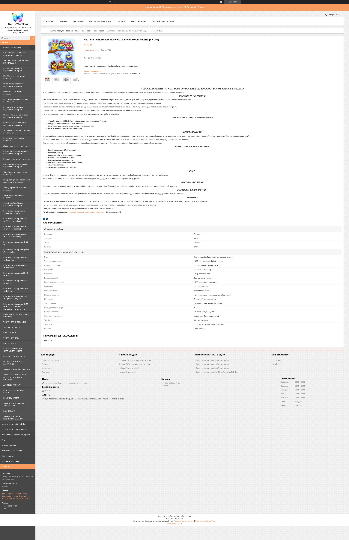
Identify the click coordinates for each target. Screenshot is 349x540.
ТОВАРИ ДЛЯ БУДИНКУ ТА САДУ (16, 369)
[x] (47, 219)
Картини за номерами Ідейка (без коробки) (16, 250)
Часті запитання (9, 456)
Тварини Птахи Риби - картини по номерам (16, 131)
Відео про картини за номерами (16, 434)
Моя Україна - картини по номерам (14, 77)
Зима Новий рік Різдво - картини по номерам (13, 204)
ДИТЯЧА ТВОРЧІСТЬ (11, 327)
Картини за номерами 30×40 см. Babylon (15, 274)
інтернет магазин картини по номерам (85, 212)
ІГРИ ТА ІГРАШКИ (10, 332)
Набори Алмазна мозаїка (130, 368)
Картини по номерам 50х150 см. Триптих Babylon (217, 372)
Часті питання (138, 21)
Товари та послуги (55, 31)
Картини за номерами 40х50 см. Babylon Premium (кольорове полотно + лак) (15, 306)
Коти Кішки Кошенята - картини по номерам (13, 69)
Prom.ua (187, 516)
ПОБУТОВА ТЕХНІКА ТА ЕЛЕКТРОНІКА (12, 362)
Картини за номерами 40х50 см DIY (15, 243)
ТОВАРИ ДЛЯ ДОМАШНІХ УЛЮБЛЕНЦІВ (13, 404)
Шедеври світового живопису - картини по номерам (16, 152)
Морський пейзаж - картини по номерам (15, 100)
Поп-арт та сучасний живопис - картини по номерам (16, 116)
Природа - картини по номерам (12, 92)
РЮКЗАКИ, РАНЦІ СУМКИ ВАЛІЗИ (13, 391)
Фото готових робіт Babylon (14, 424)
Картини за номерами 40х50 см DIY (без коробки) (15, 235)
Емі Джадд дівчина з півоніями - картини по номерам (16, 181)
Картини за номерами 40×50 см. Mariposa (15, 266)
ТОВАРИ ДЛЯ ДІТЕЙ (11, 338)
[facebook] (44, 219)
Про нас (63, 21)
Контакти (78, 21)
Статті (4, 440)
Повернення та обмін (163, 21)
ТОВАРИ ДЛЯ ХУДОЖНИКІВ (14, 322)
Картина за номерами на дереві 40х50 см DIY (14, 212)
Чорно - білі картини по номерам (13, 196)
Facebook (277, 364)
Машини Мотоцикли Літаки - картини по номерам (15, 165)
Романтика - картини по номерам (13, 139)
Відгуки (121, 21)
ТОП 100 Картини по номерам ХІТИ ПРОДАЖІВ (16, 61)
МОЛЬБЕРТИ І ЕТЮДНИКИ (14, 356)
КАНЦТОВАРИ (9, 411)
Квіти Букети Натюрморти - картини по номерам (15, 123)
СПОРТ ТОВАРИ (9, 343)
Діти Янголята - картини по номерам (15, 173)
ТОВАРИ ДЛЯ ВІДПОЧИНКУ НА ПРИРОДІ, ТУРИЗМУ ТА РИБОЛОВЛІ (15, 377)
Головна (48, 21)
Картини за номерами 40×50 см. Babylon (15, 281)
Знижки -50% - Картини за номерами (134, 364)
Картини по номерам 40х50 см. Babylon (212, 364)
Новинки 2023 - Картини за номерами (135, 360)
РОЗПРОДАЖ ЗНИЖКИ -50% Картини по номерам (15, 53)
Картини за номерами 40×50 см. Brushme (15, 258)
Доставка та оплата (10, 461)
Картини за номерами (11, 47)
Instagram (277, 360)
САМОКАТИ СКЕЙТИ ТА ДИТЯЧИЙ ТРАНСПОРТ (12, 349)
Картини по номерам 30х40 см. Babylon (212, 360)
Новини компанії (9, 445)
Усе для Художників (127, 372)
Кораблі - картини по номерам (16, 159)
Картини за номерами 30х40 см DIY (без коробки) (15, 227)
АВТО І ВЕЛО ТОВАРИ (12, 385)
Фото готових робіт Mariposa (14, 429)
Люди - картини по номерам (15, 146)
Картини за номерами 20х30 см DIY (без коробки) (15, 219)
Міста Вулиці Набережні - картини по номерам (14, 85)
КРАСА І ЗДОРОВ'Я (11, 398)
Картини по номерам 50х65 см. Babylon (212, 368)
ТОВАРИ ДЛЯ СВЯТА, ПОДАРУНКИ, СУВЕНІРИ (13, 417)
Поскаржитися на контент (184, 521)
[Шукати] (32, 38)
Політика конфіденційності (205, 521)
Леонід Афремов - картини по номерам (16, 188)
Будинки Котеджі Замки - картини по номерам (14, 108)
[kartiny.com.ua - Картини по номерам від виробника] (17, 19)
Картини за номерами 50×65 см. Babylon (15, 289)
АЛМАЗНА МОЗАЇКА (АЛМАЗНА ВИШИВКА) (16, 315)
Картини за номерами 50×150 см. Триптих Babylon (16, 297)
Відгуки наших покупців (12, 450)
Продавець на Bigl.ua (174, 519)
